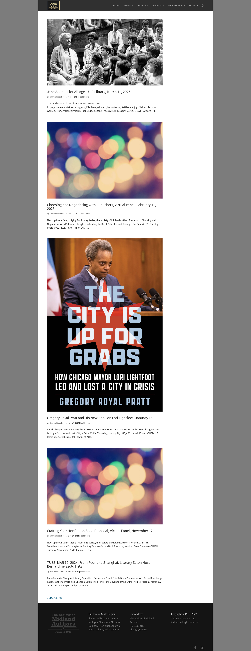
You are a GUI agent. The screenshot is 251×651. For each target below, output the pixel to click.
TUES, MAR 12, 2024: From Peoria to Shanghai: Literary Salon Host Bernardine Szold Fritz (98, 564)
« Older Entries (54, 597)
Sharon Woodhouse (58, 96)
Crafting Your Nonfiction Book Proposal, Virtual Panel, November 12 (100, 530)
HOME (116, 5)
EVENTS (142, 5)
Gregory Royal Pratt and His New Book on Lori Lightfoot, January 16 (100, 417)
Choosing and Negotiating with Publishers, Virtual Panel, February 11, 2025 (101, 206)
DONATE (193, 5)
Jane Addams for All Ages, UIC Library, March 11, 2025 (88, 91)
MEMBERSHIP (175, 5)
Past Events (84, 96)
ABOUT (127, 5)
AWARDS (157, 5)
